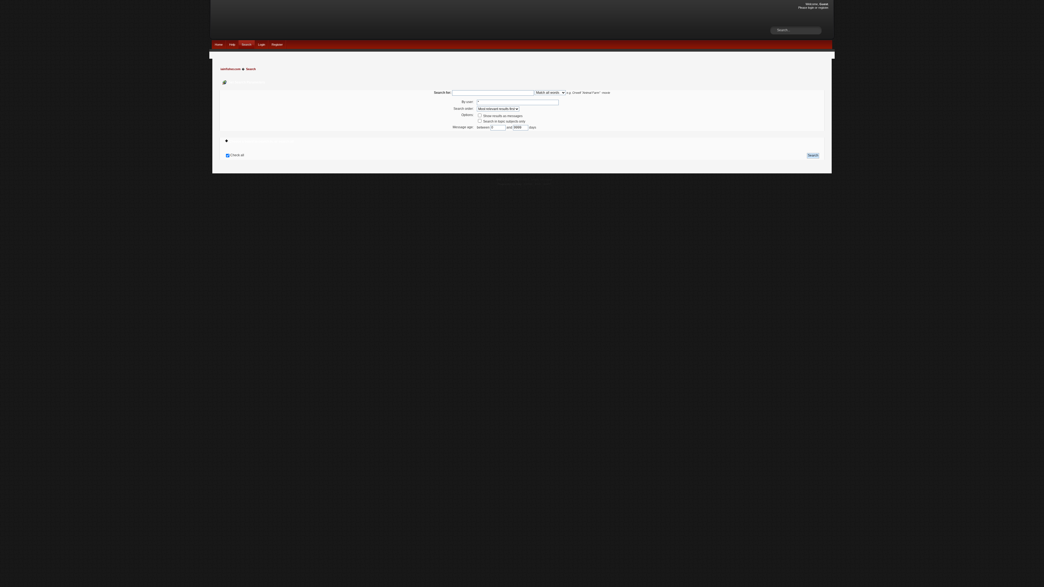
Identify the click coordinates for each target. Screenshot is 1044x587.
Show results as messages (502, 116)
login (811, 7)
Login (261, 44)
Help (232, 44)
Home (219, 44)
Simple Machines (541, 179)
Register (277, 44)
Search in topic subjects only (503, 121)
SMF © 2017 (521, 179)
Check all (237, 155)
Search (246, 44)
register (823, 7)
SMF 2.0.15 (503, 179)
